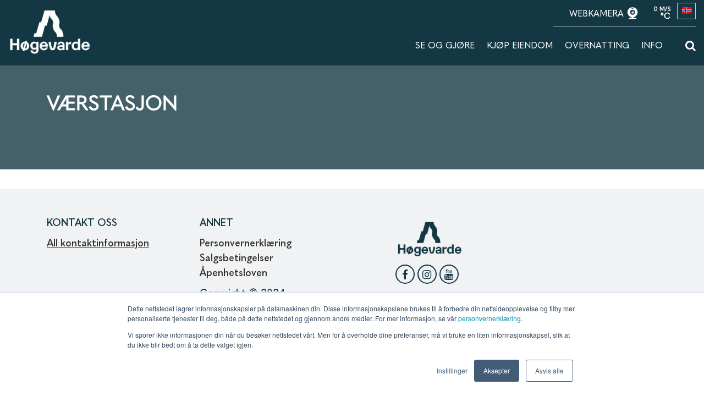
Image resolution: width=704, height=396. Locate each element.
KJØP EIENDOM (520, 46)
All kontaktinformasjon (98, 244)
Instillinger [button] (452, 370)
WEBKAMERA (597, 14)
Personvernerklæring (246, 244)
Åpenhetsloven (235, 273)
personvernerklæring (489, 318)
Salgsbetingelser (236, 258)
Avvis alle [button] (549, 370)
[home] (49, 14)
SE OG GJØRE (445, 46)
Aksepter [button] (496, 370)
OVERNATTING (597, 46)
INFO (652, 46)
